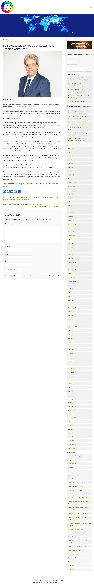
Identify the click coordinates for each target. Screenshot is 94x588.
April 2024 (70, 254)
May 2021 (70, 387)
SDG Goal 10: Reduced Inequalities (77, 513)
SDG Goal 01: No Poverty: (74, 475)
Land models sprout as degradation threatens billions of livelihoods (77, 112)
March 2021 (71, 395)
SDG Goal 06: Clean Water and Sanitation (78, 494)
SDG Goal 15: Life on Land (75, 536)
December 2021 (72, 361)
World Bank (71, 565)
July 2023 (70, 288)
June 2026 (70, 156)
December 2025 (72, 178)
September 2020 (72, 417)
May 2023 (70, 296)
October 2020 (71, 414)
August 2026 (71, 148)
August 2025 (71, 194)
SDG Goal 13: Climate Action (75, 529)
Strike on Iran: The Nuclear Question (77, 101)
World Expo (71, 569)
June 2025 (70, 201)
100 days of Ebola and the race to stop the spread (79, 128)
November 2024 (72, 228)
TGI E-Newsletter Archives (75, 554)
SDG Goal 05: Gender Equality (75, 490)
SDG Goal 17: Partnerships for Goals (77, 546)
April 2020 (70, 436)
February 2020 (72, 444)
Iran (69, 471)
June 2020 (70, 429)
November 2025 (72, 182)
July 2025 (70, 197)
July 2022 (70, 334)
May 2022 (70, 342)
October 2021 (71, 368)
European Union (72, 460)
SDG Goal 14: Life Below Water (76, 533)
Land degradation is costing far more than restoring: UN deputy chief (79, 123)
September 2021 (72, 372)
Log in (59, 582)
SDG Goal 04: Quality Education (76, 486)
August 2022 (71, 330)
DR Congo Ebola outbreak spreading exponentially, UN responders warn (77, 134)
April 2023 (70, 300)
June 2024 (70, 247)
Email (7, 254)
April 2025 (70, 209)
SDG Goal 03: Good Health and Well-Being (78, 482)
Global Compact (72, 463)
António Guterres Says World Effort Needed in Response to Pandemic (23, 204)
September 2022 (72, 326)
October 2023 (71, 277)
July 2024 (70, 243)
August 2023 (71, 285)
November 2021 (72, 364)
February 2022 (72, 353)
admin (17, 41)
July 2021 (70, 380)
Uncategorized (72, 558)
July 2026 (70, 152)
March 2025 (71, 212)
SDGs (44, 197)
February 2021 (72, 399)
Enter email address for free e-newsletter (78, 55)
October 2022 (71, 323)
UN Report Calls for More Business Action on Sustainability (44, 206)
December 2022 (72, 315)
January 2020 (71, 448)
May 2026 (70, 159)
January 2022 (71, 357)
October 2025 (71, 186)
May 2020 (70, 433)
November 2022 (72, 319)
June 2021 (70, 383)
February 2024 (72, 262)
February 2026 (72, 171)
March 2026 (71, 167)
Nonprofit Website (38, 582)
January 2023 (71, 311)
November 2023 (72, 273)
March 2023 (71, 304)
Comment (8, 224)
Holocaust (70, 467)
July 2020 (70, 425)
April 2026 (70, 163)
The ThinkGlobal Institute (13, 200)
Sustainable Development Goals (19, 197)
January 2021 (71, 402)
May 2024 (70, 250)
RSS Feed (54, 582)
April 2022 (70, 345)
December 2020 (72, 406)
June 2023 (70, 292)
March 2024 (71, 258)
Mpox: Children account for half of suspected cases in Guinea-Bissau (77, 139)
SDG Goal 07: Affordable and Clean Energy (79, 497)
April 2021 (70, 391)
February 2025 (72, 216)
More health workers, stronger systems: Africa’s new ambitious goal (78, 117)
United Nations (25, 200)
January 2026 (71, 175)
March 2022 (71, 349)
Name (7, 247)
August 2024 (71, 239)
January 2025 (71, 220)
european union (38, 197)
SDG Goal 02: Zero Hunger (75, 478)
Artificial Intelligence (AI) (74, 456)
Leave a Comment (8, 39)
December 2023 (72, 269)
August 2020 (71, 421)
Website (7, 262)
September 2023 (72, 281)
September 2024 (72, 235)
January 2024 (71, 266)
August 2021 (71, 376)
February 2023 (72, 307)
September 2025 (72, 190)
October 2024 (71, 231)
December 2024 (72, 224)
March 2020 (71, 440)
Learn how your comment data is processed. (44, 276)
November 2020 (72, 410)
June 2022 (70, 338)
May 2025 (70, 205)
